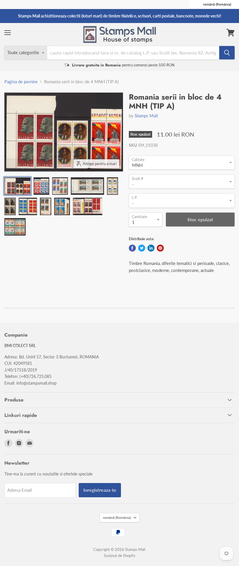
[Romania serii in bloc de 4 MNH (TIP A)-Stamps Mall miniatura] (17, 186)
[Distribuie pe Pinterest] (160, 248)
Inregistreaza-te (99, 490)
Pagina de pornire (21, 81)
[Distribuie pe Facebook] (132, 248)
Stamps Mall (146, 115)
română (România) (117, 517)
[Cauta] (227, 52)
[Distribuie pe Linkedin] (150, 248)
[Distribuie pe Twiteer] (141, 248)
